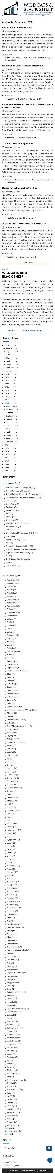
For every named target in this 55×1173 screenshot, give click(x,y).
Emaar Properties (13, 510)
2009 (7, 464)
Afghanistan (19, 180)
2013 (7, 451)
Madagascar (12, 866)
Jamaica (10, 823)
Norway (10, 953)
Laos (9, 843)
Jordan (10, 827)
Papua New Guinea (15, 973)
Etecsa (9, 517)
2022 (7, 384)
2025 (7, 374)
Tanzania (10, 1067)
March (8, 364)
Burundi (10, 658)
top (49, 1160)
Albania (10, 586)
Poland (10, 986)
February (10, 368)
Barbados (11, 616)
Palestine (10, 966)
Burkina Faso (12, 651)
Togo (9, 1077)
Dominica (11, 716)
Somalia (10, 1031)
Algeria (10, 590)
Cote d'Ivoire (12, 697)
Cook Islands (12, 690)
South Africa (12, 1038)
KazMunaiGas (12, 527)
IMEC (9, 804)
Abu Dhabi (11, 580)
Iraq (8, 817)
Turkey (10, 1086)
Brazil (9, 638)
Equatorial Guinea (14, 742)
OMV (8, 562)
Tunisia (10, 1083)
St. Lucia (10, 1051)
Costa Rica (11, 694)
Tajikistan (10, 1064)
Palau (9, 963)
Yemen (10, 1119)
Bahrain (10, 609)
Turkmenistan (45, 180)
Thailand (10, 1070)
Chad (9, 674)
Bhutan (10, 625)
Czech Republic (13, 707)
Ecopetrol (10, 507)
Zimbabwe (11, 1125)
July (7, 351)
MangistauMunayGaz (14, 540)
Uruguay (10, 1106)
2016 (7, 403)
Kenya (9, 833)
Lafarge (9, 530)
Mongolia (10, 898)
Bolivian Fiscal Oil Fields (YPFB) (19, 488)
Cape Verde (12, 668)
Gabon (10, 762)
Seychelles (11, 1021)
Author (11, 330)
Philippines (11, 982)
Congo (9, 687)
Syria (9, 1060)
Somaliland (11, 1034)
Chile (9, 677)
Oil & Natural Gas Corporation (18, 559)
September (10, 416)
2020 (7, 390)
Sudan (9, 1054)
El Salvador (11, 739)
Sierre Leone (12, 1025)
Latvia (9, 846)
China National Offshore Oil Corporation (22, 494)
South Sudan (12, 1044)
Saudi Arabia (12, 1012)
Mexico (10, 888)
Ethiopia (10, 755)
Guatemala (11, 778)
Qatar (9, 989)
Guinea (10, 784)
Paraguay (11, 976)
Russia (10, 999)
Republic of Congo (14, 992)
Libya (18, 58)
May (8, 358)
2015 (7, 445)
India (28, 180)
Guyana (10, 791)
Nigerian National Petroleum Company (21, 549)
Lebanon (10, 849)
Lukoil (8, 536)
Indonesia (11, 810)
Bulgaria (10, 648)
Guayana (10, 781)
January (9, 371)
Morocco (10, 905)
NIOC (8, 556)
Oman (9, 956)
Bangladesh (12, 612)
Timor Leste (12, 1073)
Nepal (9, 921)
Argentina (11, 599)
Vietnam (10, 1116)
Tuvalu (9, 1093)
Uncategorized (11, 1131)
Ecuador (10, 729)
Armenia (10, 603)
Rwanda (10, 1002)
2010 (7, 461)
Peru (9, 979)
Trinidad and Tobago (15, 1080)
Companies (9, 483)
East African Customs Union (18, 726)
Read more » (7, 54)
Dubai (9, 723)
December (10, 406)
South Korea (12, 1041)
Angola (10, 593)
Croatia (10, 700)
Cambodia (11, 661)
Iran (8, 814)
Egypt (9, 736)
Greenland (11, 775)
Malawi (10, 869)
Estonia (10, 749)
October (9, 413)
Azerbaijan (11, 606)
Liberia (10, 856)
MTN (8, 543)
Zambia (10, 1122)
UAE (9, 1096)
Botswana (11, 635)
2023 (7, 380)
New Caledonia (13, 924)
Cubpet (9, 500)
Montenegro (12, 901)
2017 (7, 400)
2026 (7, 345)
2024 (7, 377)
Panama (10, 969)
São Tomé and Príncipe (16, 1008)
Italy (8, 820)
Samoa (10, 1005)
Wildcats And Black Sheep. (22, 1171)
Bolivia (9, 629)
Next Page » (28, 262)
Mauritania (11, 882)
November (10, 409)
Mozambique (12, 908)
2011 (7, 458)
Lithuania (10, 862)
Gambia (10, 765)
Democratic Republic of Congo (19, 710)
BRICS (9, 642)
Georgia (10, 768)
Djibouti (10, 713)
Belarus (10, 619)
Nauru (9, 918)
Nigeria (10, 940)
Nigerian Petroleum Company (18, 553)
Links (7, 1134)
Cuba (9, 703)
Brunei (9, 645)
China (14, 99)
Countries (10, 576)
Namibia (10, 914)
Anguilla (10, 596)
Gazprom (10, 520)
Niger (9, 937)
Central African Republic (16, 671)
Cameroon (11, 664)
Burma (9, 655)
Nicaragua (11, 931)
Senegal (10, 1015)
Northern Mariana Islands (17, 950)
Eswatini (10, 752)
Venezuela (11, 1112)
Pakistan (35, 180)
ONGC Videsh (12, 565)
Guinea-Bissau (13, 788)
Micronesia (11, 892)
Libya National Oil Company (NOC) (36, 58)
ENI (7, 514)
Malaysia (10, 872)
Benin (9, 622)
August (9, 348)
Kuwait (9, 836)
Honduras (11, 797)
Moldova (10, 895)
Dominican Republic (15, 719)
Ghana (10, 771)
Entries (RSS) (10, 1162)
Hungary (10, 801)
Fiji (8, 758)
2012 (7, 455)
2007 (7, 471)
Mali (8, 879)
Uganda (10, 1099)
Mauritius (10, 885)
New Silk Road (23, 99)
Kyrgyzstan (11, 840)
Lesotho (10, 853)
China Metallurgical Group (16, 491)
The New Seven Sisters (31, 330)
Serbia (9, 1018)
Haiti (9, 794)
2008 (7, 467)
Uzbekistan (11, 1109)
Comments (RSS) (12, 1165)
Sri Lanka (11, 1047)
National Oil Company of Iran (18, 546)
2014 (7, 448)
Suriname (11, 1057)
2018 (7, 397)
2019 (7, 393)
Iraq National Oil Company (17, 523)
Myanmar (11, 911)
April (8, 361)
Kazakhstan (11, 830)
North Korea (12, 947)
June (8, 355)
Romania (10, 995)
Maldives (10, 875)
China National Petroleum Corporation (21, 497)
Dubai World (11, 504)
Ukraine (10, 1103)
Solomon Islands (13, 1028)
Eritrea (9, 745)
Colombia (11, 684)
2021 (7, 387)
